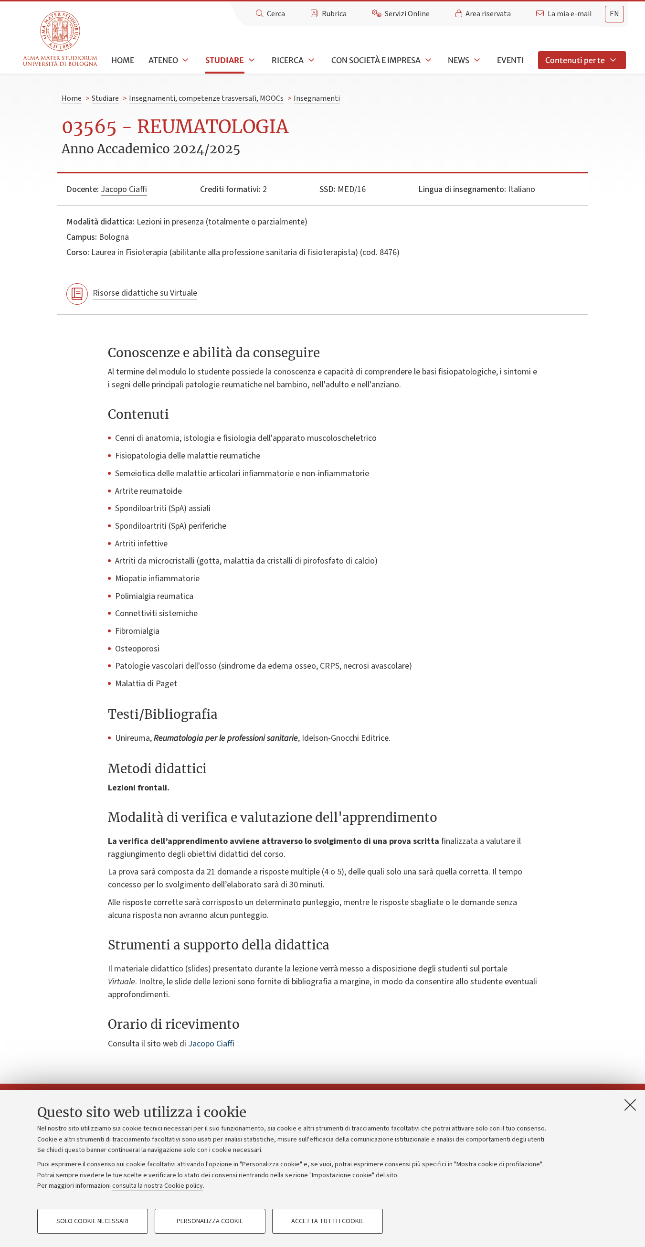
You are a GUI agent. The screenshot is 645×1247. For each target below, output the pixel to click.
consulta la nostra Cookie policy (157, 1186)
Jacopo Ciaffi (124, 189)
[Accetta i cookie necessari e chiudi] (630, 1104)
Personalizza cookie (210, 1221)
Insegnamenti (317, 98)
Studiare (224, 60)
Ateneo (163, 60)
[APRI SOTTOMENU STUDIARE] (250, 60)
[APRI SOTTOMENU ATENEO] (184, 60)
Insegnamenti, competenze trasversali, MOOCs (206, 98)
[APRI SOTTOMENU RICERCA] (310, 60)
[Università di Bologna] (61, 39)
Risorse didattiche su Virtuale (145, 293)
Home (122, 60)
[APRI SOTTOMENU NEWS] (476, 60)
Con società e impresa (376, 60)
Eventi (510, 60)
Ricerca (288, 60)
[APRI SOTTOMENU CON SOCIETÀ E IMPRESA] (427, 60)
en (614, 14)
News (458, 60)
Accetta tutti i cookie (327, 1221)
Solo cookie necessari (92, 1221)
